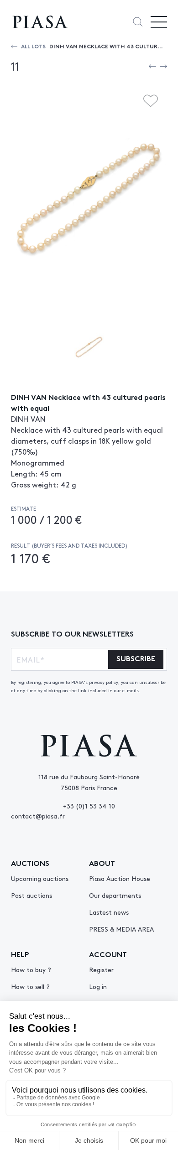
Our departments (115, 895)
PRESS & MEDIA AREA (121, 928)
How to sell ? (30, 986)
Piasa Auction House (119, 878)
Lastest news (109, 912)
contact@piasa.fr (38, 815)
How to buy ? (31, 969)
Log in (98, 986)
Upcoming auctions (39, 878)
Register (101, 969)
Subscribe (135, 658)
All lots (33, 46)
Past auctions (31, 895)
